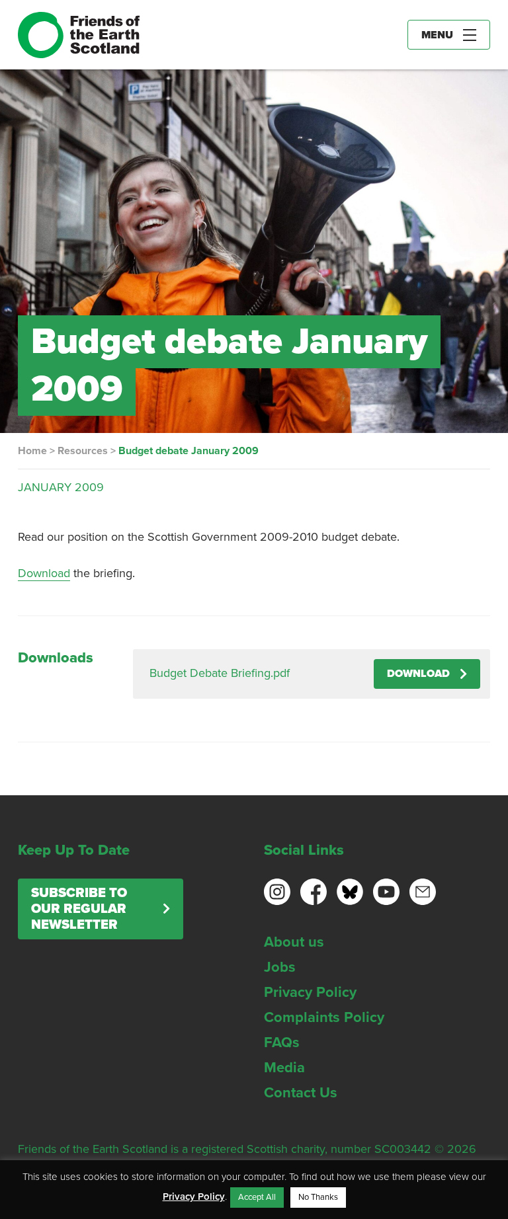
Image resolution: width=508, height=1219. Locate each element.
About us (294, 942)
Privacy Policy (310, 992)
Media (284, 1067)
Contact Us (300, 1092)
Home (32, 450)
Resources (83, 450)
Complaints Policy (324, 1017)
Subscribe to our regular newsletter (79, 909)
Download (44, 573)
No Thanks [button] (318, 1197)
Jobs (280, 967)
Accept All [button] (257, 1197)
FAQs (282, 1042)
